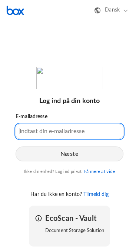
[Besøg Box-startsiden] (15, 10)
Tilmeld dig (95, 194)
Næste (69, 154)
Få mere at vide (99, 171)
